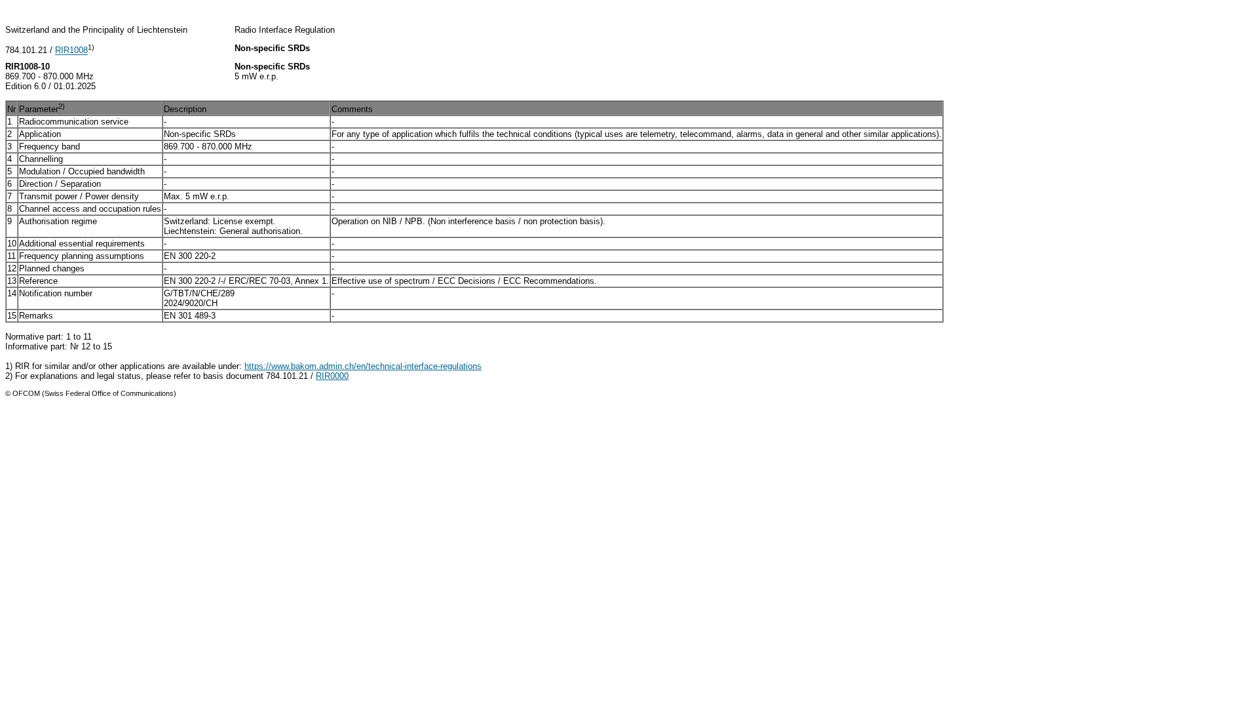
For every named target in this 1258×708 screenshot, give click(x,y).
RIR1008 (71, 51)
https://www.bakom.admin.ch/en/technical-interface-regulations (363, 366)
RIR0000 (332, 376)
